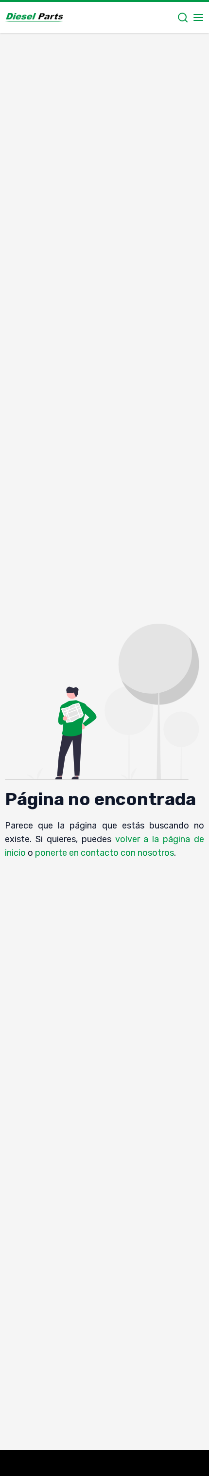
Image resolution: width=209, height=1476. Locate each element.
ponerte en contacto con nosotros (104, 852)
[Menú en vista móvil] (198, 17)
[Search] (183, 17)
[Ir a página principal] (34, 17)
